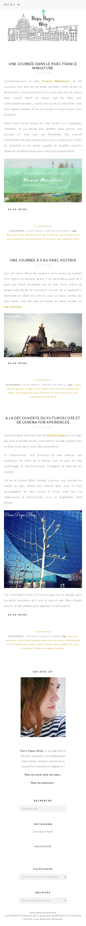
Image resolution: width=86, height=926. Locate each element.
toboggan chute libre (54, 648)
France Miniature (26, 235)
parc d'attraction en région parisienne (53, 393)
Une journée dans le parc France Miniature (43, 66)
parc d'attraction (50, 235)
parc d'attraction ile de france (41, 239)
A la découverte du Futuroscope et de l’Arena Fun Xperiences (42, 420)
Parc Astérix (13, 306)
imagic (32, 644)
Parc (38, 235)
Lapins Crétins (44, 644)
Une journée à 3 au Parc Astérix (43, 260)
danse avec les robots (52, 640)
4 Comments (43, 631)
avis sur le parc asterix (61, 389)
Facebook (43, 846)
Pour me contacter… (43, 782)
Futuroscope (21, 644)
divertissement (72, 640)
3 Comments (43, 380)
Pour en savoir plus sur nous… (43, 774)
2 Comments (43, 226)
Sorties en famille (57, 231)
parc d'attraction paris (68, 239)
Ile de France (35, 231)
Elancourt (11, 235)
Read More (18, 209)
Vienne (56, 636)
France (10, 644)
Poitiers (38, 648)
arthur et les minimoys (29, 640)
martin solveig (60, 644)
